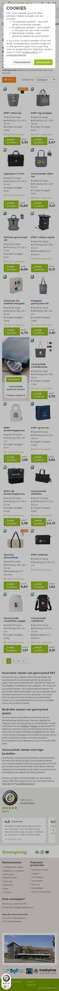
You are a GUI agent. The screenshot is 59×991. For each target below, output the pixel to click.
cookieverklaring (16, 55)
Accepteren (43, 62)
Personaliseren (22, 62)
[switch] (6, 986)
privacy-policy (30, 52)
